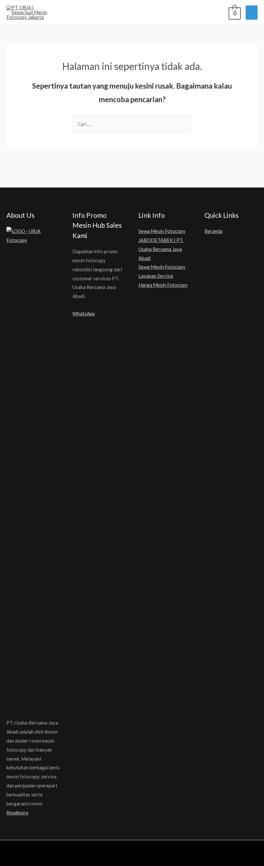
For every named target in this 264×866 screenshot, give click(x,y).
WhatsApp (83, 313)
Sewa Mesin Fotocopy (161, 267)
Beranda (213, 231)
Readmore (17, 812)
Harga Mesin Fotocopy (163, 285)
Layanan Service (155, 276)
